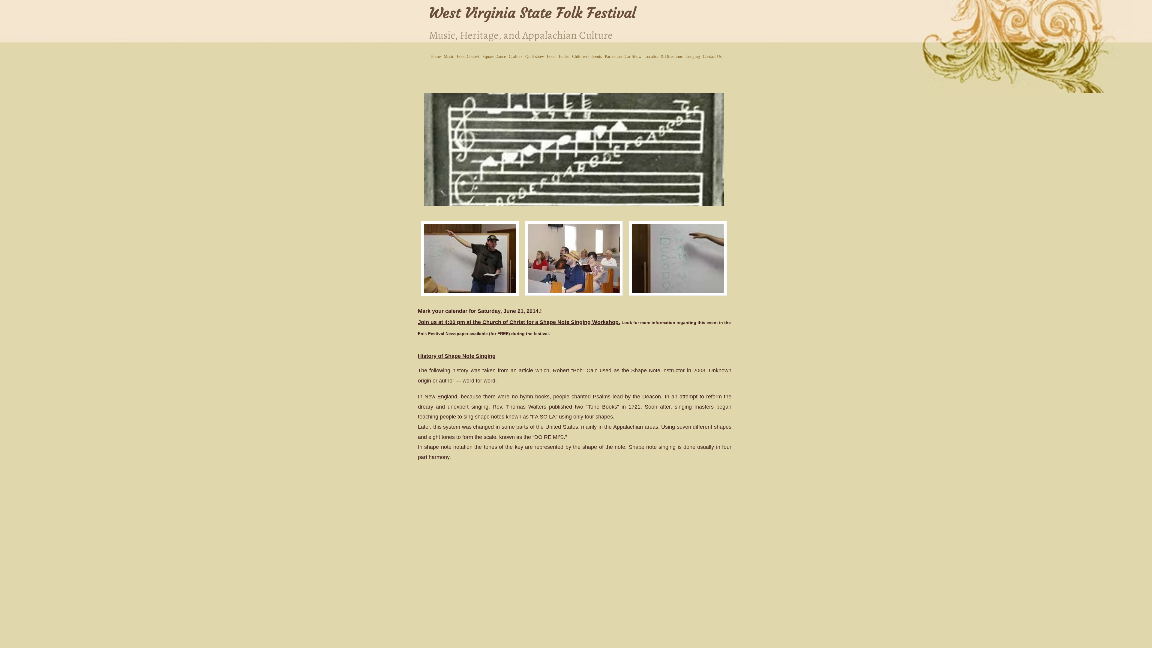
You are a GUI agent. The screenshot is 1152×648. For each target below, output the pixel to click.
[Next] (715, 149)
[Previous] (432, 149)
